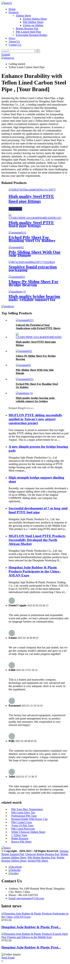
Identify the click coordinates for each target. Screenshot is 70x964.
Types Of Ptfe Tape (22, 825)
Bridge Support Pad (12, 854)
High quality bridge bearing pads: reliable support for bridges (34, 299)
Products (13, 12)
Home (12, 9)
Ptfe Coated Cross (21, 822)
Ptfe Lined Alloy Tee (23, 812)
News (12, 38)
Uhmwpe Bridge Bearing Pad (42, 854)
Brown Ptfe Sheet (21, 841)
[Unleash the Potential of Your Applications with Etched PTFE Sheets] (25, 320)
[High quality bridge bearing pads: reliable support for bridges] (17, 291)
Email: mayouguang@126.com (26, 898)
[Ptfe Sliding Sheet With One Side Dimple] (16, 247)
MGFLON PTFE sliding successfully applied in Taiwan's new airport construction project (35, 419)
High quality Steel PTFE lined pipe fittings (31, 199)
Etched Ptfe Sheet (38, 860)
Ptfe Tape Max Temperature (27, 809)
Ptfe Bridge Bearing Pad (41, 857)
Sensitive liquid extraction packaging (33, 268)
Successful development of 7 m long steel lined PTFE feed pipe (38, 510)
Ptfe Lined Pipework (23, 828)
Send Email (8, 957)
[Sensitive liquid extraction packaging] (32, 262)
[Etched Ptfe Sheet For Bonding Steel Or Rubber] (17, 232)
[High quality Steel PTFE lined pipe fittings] (32, 189)
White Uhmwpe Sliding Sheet (28, 831)
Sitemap (64, 851)
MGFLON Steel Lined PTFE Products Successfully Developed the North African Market (37, 540)
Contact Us (15, 44)
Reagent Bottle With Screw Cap (29, 819)
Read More (15, 208)
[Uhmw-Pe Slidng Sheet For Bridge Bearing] (17, 276)
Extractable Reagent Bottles (31, 35)
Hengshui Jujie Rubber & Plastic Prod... (31, 927)
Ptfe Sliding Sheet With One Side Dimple (34, 254)
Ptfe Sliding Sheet (33, 22)
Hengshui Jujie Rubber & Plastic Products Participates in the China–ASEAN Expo (35, 571)
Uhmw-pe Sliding (33, 25)
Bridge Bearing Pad (27, 28)
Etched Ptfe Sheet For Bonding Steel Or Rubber (32, 239)
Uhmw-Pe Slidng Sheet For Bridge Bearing (34, 283)
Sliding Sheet (23, 15)
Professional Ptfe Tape (24, 815)
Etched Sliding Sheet (35, 18)
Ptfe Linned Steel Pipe (28, 31)
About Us (14, 41)
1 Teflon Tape (19, 835)
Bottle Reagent (19, 838)
